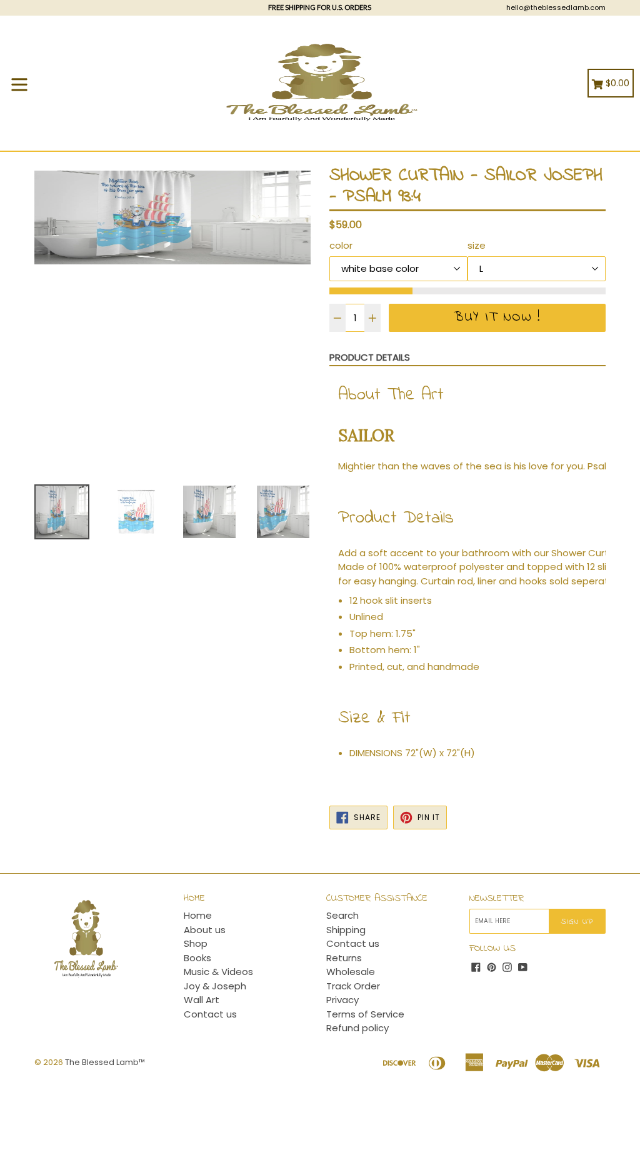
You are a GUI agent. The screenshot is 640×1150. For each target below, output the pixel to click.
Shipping (346, 929)
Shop (196, 943)
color (340, 245)
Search (342, 915)
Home (198, 915)
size (477, 245)
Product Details (369, 357)
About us (205, 929)
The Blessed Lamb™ (105, 1062)
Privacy (342, 999)
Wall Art (201, 999)
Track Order (353, 985)
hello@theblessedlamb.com (556, 7)
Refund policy (357, 1027)
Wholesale (350, 971)
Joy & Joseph (215, 985)
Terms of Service (365, 1014)
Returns (344, 957)
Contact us (210, 1014)
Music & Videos (218, 971)
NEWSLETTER (496, 898)
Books (197, 957)
